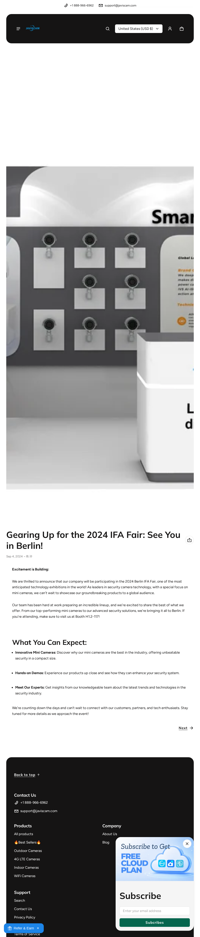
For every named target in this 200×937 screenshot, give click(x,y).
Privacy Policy (24, 917)
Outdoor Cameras (28, 851)
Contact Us (23, 909)
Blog (105, 842)
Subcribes (155, 922)
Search (19, 900)
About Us (109, 834)
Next (183, 728)
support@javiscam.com (120, 5)
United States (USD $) (135, 29)
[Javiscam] (32, 29)
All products (23, 834)
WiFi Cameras (24, 876)
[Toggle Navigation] (18, 28)
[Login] (170, 28)
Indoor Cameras (26, 867)
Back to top (24, 774)
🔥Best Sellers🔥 (27, 842)
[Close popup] (187, 843)
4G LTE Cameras (27, 859)
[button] (107, 28)
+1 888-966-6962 (82, 5)
